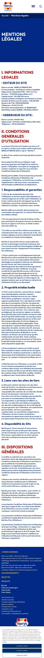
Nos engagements (10, 573)
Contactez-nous (7, 609)
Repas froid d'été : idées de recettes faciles (17, 567)
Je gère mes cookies (22, 655)
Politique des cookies (9, 606)
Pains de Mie (6, 590)
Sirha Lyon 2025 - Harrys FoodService (15, 556)
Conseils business (10, 552)
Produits (6, 581)
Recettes (6, 577)
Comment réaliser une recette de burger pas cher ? (20, 570)
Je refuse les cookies (22, 650)
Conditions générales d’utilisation (13, 602)
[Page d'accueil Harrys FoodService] (8, 6)
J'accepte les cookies (22, 646)
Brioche (4, 585)
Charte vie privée (8, 600)
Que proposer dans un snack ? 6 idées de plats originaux (21, 558)
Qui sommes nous (8, 597)
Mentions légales (7, 604)
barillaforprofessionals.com (11, 611)
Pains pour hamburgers (10, 588)
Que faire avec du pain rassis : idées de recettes (19, 565)
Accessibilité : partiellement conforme (15, 613)
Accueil (5, 15)
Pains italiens (6, 592)
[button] (41, 7)
